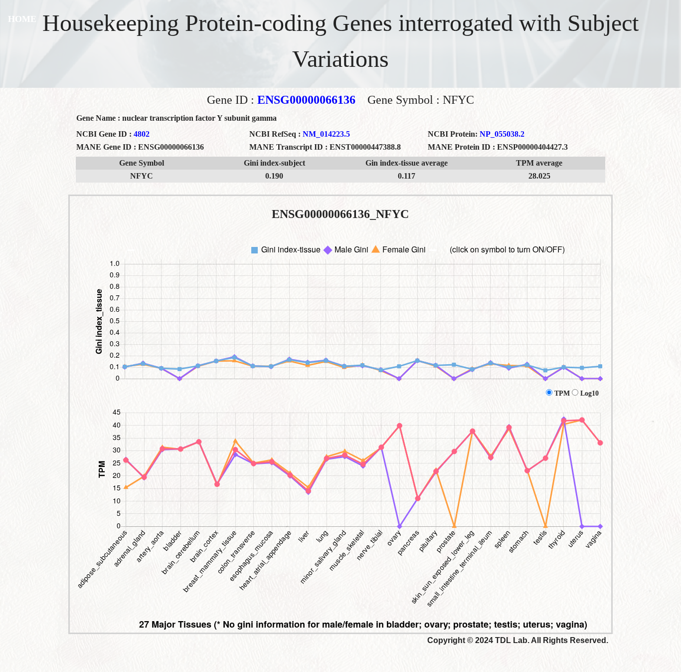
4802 (142, 134)
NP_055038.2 (502, 134)
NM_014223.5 (326, 134)
